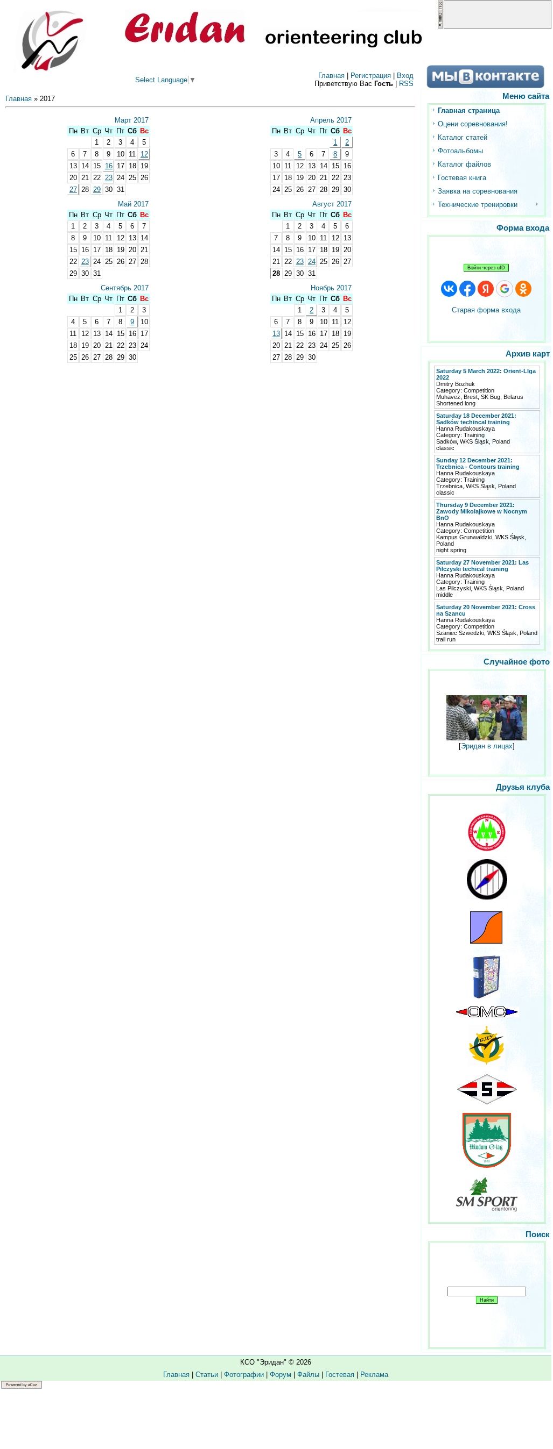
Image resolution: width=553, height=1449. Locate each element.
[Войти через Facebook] (467, 289)
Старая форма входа (486, 310)
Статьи (206, 1375)
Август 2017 (332, 204)
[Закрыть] (440, 27)
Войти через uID (486, 267)
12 (144, 154)
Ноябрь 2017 (331, 288)
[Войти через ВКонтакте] (449, 289)
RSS (406, 84)
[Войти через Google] (504, 288)
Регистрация (371, 76)
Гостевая (339, 1375)
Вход (405, 76)
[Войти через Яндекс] (486, 289)
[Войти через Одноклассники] (523, 289)
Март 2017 (132, 120)
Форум (280, 1375)
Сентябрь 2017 (125, 288)
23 (109, 178)
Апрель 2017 (331, 120)
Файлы (308, 1375)
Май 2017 (133, 204)
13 (276, 334)
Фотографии (244, 1375)
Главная (331, 76)
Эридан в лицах (487, 746)
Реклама (374, 1375)
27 (73, 189)
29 (97, 189)
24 (312, 262)
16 (109, 166)
